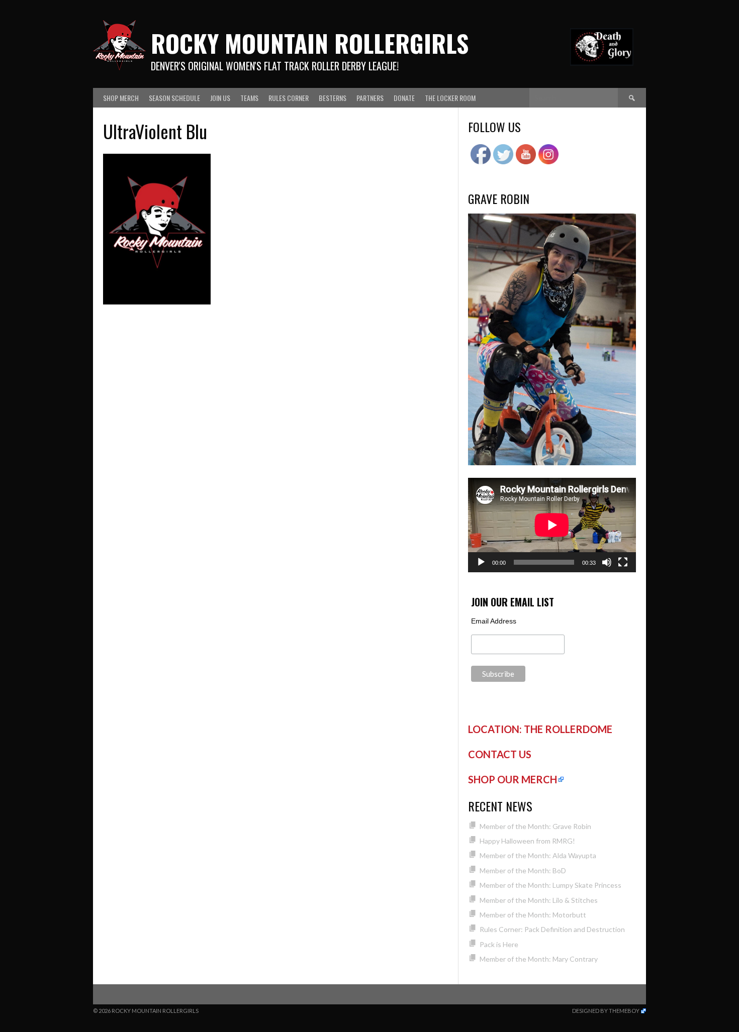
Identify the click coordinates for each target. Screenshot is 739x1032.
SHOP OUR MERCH (512, 779)
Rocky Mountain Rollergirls (310, 43)
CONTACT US (499, 754)
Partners (370, 97)
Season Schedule (174, 97)
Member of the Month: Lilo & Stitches (539, 900)
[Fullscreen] (623, 562)
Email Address (493, 621)
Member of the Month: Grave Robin (535, 826)
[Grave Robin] (552, 462)
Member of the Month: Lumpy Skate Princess (550, 885)
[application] (552, 525)
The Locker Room (450, 97)
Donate (404, 97)
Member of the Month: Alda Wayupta (538, 855)
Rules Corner (288, 97)
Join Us (220, 97)
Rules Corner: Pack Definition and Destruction (552, 929)
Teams (249, 97)
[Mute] (607, 562)
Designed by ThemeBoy (605, 1010)
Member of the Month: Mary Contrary (539, 959)
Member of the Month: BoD (523, 870)
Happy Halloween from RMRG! (527, 841)
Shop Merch (121, 97)
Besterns (332, 97)
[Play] (481, 562)
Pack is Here (499, 944)
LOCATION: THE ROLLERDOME (540, 729)
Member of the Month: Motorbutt (533, 914)
